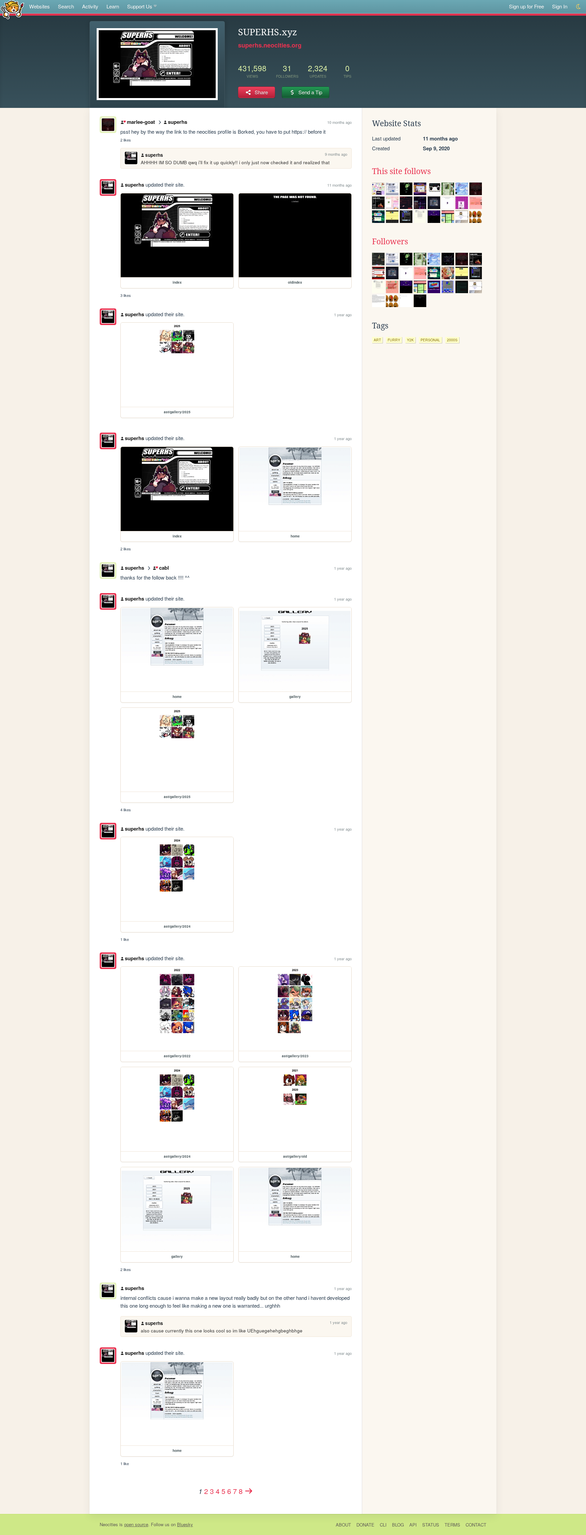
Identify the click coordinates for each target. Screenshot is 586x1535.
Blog (398, 1524)
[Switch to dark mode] (578, 6)
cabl (164, 567)
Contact (476, 1524)
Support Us (139, 6)
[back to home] (12, 9)
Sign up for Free (526, 6)
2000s (452, 339)
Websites (39, 6)
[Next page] (249, 1491)
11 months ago (339, 185)
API (413, 1524)
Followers (390, 241)
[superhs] (108, 187)
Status (430, 1524)
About (343, 1524)
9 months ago (336, 154)
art (377, 339)
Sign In (559, 6)
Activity (90, 6)
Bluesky (185, 1524)
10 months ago (339, 122)
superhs (177, 122)
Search (66, 6)
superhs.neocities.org (269, 45)
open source (136, 1524)
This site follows (401, 171)
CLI (383, 1524)
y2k (410, 339)
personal (430, 339)
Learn (112, 6)
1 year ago (343, 314)
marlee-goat (141, 122)
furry (394, 339)
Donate (365, 1524)
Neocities (109, 1524)
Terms (452, 1524)
